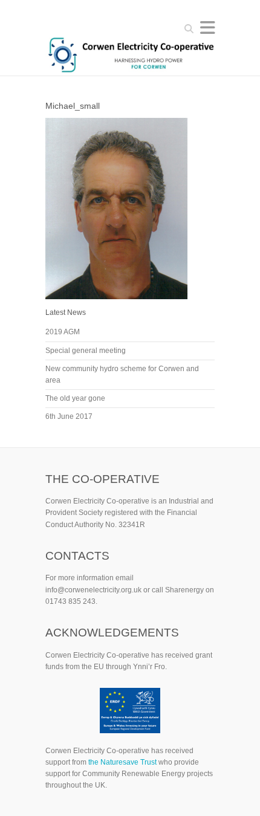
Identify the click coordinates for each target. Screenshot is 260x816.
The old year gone (75, 398)
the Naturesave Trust (122, 762)
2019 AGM (62, 332)
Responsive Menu (207, 27)
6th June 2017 (69, 416)
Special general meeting (85, 350)
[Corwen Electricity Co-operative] (130, 56)
